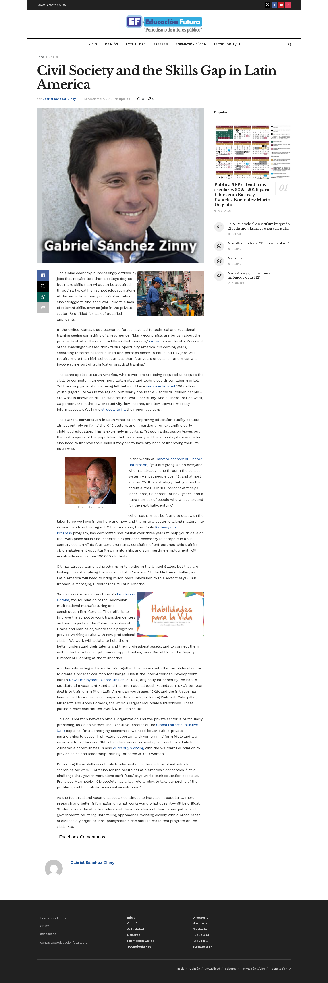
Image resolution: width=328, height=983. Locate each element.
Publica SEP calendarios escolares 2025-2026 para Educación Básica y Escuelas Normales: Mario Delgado (242, 194)
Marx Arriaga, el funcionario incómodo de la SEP (251, 275)
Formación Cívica (191, 44)
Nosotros (200, 923)
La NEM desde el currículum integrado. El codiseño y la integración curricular (259, 226)
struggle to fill (113, 409)
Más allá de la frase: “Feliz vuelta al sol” (258, 243)
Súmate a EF (203, 946)
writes (154, 341)
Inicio (92, 44)
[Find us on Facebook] (274, 5)
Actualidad (136, 44)
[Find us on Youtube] (281, 5)
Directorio (200, 917)
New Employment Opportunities (96, 680)
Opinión (111, 44)
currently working (128, 748)
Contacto (200, 929)
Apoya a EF (201, 940)
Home (41, 56)
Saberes (160, 44)
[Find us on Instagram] (288, 5)
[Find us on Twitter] (267, 5)
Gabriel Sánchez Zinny (59, 99)
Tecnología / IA (226, 44)
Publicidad (201, 935)
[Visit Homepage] (164, 24)
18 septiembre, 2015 (98, 99)
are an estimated (160, 386)
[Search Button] (289, 44)
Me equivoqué (239, 258)
